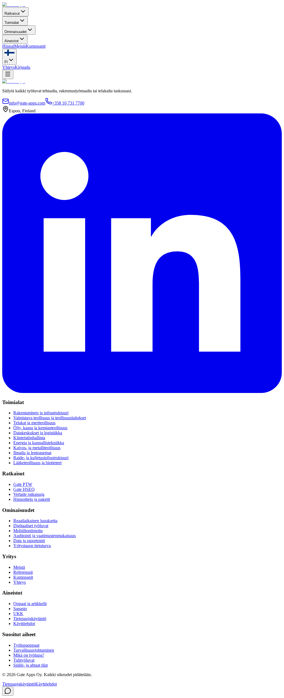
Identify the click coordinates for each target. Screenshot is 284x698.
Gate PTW (22, 484)
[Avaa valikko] (7, 74)
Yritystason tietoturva (32, 545)
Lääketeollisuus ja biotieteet (37, 462)
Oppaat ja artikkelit (30, 603)
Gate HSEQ (24, 489)
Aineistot (11, 41)
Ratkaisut (12, 13)
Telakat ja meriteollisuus (34, 422)
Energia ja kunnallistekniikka (38, 442)
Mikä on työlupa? (28, 655)
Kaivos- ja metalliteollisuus (36, 447)
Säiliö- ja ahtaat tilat (30, 665)
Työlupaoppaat (26, 645)
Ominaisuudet (15, 32)
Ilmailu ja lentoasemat (32, 452)
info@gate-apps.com (27, 103)
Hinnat (8, 46)
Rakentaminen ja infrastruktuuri (41, 412)
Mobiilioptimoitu (28, 530)
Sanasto (20, 608)
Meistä (20, 46)
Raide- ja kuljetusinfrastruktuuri (41, 457)
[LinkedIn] (142, 391)
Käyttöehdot (24, 623)
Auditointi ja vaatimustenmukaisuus (44, 535)
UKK (18, 613)
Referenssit (23, 572)
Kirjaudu (22, 67)
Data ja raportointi (29, 540)
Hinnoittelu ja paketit (31, 499)
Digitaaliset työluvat (30, 525)
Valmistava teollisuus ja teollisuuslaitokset (49, 417)
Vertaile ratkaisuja (28, 494)
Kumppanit (35, 46)
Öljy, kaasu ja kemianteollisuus (40, 427)
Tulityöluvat (23, 660)
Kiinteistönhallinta (29, 437)
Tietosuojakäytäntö (29, 618)
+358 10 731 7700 (68, 103)
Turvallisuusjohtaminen (33, 650)
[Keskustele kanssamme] (7, 691)
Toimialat (11, 23)
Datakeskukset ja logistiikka (37, 432)
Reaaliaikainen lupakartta (35, 520)
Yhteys (8, 67)
